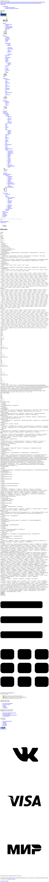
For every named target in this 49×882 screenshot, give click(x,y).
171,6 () (8, 277)
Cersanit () (22, 540)
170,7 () (45, 276)
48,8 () (12, 321)
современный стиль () (36, 448)
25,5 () (32, 318)
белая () (11, 423)
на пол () (41, 441)
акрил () (19, 426)
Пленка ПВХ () (20, 414)
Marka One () (42, 540)
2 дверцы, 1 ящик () (37, 508)
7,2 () (28, 325)
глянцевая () (4, 407)
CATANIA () (12, 490)
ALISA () (39, 545)
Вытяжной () (14, 533)
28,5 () (24, 296)
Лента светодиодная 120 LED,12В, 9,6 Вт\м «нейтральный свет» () (16, 512)
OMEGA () (37, 563)
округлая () (42, 430)
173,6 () (22, 277)
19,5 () (7, 317)
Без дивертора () (6, 533)
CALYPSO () (38, 489)
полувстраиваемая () (6, 405)
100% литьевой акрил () (7, 416)
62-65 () (33, 324)
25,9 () (39, 281)
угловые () (37, 431)
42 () (20, 300)
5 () (8, 285)
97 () (5, 307)
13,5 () (30, 292)
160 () (3, 276)
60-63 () (4, 324)
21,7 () (42, 295)
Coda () (31, 548)
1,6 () (3, 309)
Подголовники (8, 144)
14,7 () (38, 312)
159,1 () (12, 314)
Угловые (7, 25)
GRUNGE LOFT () (38, 557)
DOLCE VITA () (37, 552)
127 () (44, 273)
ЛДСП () (35, 409)
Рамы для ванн (6, 125)
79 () (15, 270)
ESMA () (43, 554)
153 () (21, 275)
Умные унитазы (9, 181)
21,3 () (38, 317)
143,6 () (39, 274)
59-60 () (24, 323)
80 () (19, 270)
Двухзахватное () (6, 252)
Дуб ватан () (35, 255)
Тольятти (24, 3)
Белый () (20, 255)
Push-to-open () (5, 454)
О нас (4, 216)
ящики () (20, 506)
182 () (11, 279)
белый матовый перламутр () (31, 259)
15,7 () (19, 293)
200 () (34, 280)
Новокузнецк (3, 3)
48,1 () (3, 321)
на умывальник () (20, 442)
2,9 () (15, 295)
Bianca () (14, 547)
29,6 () (38, 296)
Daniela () (20, 550)
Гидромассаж (5, 6)
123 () (39, 273)
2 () (46, 294)
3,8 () (11, 282)
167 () (36, 276)
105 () (8, 269)
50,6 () (14, 301)
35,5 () (33, 282)
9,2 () (40, 327)
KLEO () (42, 491)
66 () (15, 286)
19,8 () (46, 279)
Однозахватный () (34, 252)
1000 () (35, 289)
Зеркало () (22, 416)
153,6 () (26, 275)
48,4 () (37, 300)
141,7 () (4, 313)
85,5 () (6, 327)
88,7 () (24, 327)
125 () (29, 311)
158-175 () (45, 275)
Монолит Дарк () (26, 260)
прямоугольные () (29, 431)
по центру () (5, 438)
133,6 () (11, 274)
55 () (33, 269)
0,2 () (3, 289)
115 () (43, 309)
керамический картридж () (7, 469)
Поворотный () (35, 533)
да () (3, 445)
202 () (39, 280)
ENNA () (16, 491)
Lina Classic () (5, 560)
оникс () (9, 436)
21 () (24, 295)
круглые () (29, 430)
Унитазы (7, 175)
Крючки (9, 207)
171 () (3, 277)
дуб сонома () (27, 435)
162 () (8, 276)
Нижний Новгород (41, 2)
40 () (21, 269)
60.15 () (9, 324)
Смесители (5, 78)
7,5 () (36, 286)
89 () (28, 327)
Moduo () (39, 562)
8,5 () (17, 326)
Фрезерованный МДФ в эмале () (13, 418)
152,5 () (16, 275)
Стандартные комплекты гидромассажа (10, 151)
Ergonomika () (36, 554)
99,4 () (14, 307)
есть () (3, 504)
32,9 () (16, 319)
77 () (11, 305)
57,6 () (37, 301)
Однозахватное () (15, 252)
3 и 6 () (3, 247)
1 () (3, 473)
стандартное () (13, 438)
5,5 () (22, 321)
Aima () (17, 540)
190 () (3, 280)
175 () (31, 277)
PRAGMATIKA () (26, 493)
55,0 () (39, 321)
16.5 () (45, 314)
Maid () (38, 560)
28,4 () (46, 318)
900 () (32, 306)
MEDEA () (27, 492)
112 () (44, 290)
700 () (28, 304)
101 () (39, 289)
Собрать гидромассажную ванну (12, 8)
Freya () (30, 556)
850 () (11, 327)
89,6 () (23, 306)
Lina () (46, 559)
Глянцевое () (17, 420)
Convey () (36, 548)
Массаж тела (9, 157)
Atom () (23, 546)
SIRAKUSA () (41, 493)
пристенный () (43, 267)
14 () (20, 274)
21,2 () (28, 295)
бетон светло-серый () (19, 434)
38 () (21, 299)
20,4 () (30, 280)
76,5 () (6, 305)
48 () (47, 283)
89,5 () (18, 287)
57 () (37, 269)
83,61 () (39, 326)
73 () (45, 325)
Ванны (4, 23)
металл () (4, 427)
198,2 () (21, 317)
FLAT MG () (19, 556)
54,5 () (30, 321)
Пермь (17, 3)
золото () (41, 435)
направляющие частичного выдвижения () (24, 469)
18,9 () (37, 315)
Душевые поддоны (7, 115)
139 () (10, 312)
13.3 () (43, 311)
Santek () (15, 541)
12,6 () (15, 311)
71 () (32, 304)
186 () (28, 279)
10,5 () (21, 289)
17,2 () (6, 315)
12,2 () (16, 292)
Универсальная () (25, 452)
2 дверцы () (28, 508)
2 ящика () (8, 509)
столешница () (15, 405)
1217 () (3, 529)
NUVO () (31, 563)
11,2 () (25, 309)
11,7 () (34, 309)
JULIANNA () (35, 491)
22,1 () (11, 281)
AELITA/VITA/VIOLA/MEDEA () (21, 544)
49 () (41, 300)
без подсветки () (5, 515)
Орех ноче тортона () (24, 257)
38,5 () (3, 283)
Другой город (22, 2)
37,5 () (16, 299)
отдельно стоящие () (38, 442)
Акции (4, 213)
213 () (7, 281)
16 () (17, 314)
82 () (29, 326)
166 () (31, 276)
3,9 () (19, 265)
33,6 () (20, 319)
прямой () (11, 431)
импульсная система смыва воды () (21, 457)
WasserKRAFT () (29, 541)
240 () (23, 318)
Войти (4, 211)
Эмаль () (27, 414)
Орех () (42, 260)
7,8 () (40, 286)
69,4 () (18, 304)
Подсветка (10, 164)
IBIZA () (29, 491)
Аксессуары (5, 193)
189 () (37, 279)
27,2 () (42, 318)
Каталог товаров (4, 16)
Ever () (7, 556)
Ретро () (19, 448)
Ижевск (32, 2)
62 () (11, 286)
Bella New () (8, 547)
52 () (34, 285)
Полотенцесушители (9, 187)
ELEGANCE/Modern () (21, 554)
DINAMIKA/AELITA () (15, 551)
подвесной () (5, 245)
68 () (27, 286)
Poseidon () (9, 541)
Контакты (5, 215)
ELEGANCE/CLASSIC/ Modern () (38, 553)
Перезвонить (3, 4)
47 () (43, 283)
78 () (15, 305)
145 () (13, 313)
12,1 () (6, 311)
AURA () (31, 489)
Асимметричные (8, 26)
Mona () (44, 562)
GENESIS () (17, 557)
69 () (14, 304)
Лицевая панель (9, 131)
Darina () (25, 550)
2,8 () (11, 295)
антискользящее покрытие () (12, 456)
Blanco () (25, 547)
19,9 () (42, 294)
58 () (41, 301)
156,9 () (7, 314)
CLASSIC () (20, 490)
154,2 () (31, 275)
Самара (20, 3)
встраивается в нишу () (19, 441)
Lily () (41, 559)
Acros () (4, 544)
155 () (36, 275)
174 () (26, 277)
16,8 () (41, 314)
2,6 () (3, 265)
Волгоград (13, 2)
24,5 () (30, 281)
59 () (3, 302)
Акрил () (13, 409)
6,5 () (32, 323)
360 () (45, 282)
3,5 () (11, 265)
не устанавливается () (7, 536)
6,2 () (42, 285)
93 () (36, 306)
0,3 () (3, 273)
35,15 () (28, 282)
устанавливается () (17, 536)
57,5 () (38, 285)
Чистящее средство (7, 210)
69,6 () (20, 325)
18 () (40, 277)
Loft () (21, 560)
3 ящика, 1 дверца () (23, 509)
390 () (12, 283)
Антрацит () (5, 255)
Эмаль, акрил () (34, 414)
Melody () (9, 562)
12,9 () (20, 311)
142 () (10, 293)
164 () (22, 276)
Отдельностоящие (9, 27)
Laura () (15, 559)
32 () (12, 319)
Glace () (24, 557)
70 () (7, 270)
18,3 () (15, 294)
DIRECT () (29, 552)
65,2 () (8, 325)
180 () (28, 294)
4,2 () (37, 299)
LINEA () (12, 560)
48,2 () (3, 285)
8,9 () (22, 305)
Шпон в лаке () (5, 421)
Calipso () (36, 547)
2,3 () (25, 317)
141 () (6, 293)
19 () (42, 279)
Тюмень (30, 3)
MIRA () (20, 562)
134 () (15, 274)
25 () (34, 281)
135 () (39, 292)
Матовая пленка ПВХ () (39, 413)
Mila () (15, 562)
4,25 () (27, 265)
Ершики (9, 206)
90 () (27, 270)
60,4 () (24, 302)
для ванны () (4, 262)
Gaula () (43, 556)
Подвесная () (20, 267)
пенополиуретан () (23, 427)
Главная (4, 225)
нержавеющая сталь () (13, 427)
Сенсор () (42, 252)
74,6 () (44, 304)
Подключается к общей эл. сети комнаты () (16, 529)
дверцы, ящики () (12, 506)
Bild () (19, 547)
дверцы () (4, 506)
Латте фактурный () (6, 260)
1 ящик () (21, 508)
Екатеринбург (28, 2)
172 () (12, 277)
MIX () (25, 562)
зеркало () (35, 435)
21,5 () (37, 295)
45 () (25, 269)
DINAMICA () (44, 550)
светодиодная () (14, 515)
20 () (25, 280)
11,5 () (25, 290)
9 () (37, 327)
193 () (8, 280)
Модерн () (13, 448)
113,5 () (30, 273)
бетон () (10, 434)
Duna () (44, 552)
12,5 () (11, 311)
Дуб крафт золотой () (43, 259)
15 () (43, 274)
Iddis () (35, 540)
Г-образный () (15, 430)
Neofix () (19, 563)
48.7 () (17, 321)
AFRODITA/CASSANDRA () (17, 545)
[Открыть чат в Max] (1, 12)
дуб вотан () (12, 435)
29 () (33, 296)
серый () (15, 436)
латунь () (45, 426)
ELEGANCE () (9, 491)
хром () (16, 423)
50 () (29, 269)
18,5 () (24, 294)
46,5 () (42, 320)
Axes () (39, 546)
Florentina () (29, 540)
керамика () (39, 426)
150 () (11, 275)
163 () (12, 276)
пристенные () (12, 443)
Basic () (45, 546)
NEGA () (41, 492)
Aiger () (33, 545)
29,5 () (6, 282)
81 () (40, 305)
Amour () (45, 545)
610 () (32, 302)
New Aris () (25, 563)
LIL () (37, 559)
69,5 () (31, 286)
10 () (7, 273)
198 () (21, 280)
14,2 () (43, 292)
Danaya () (14, 550)
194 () (12, 280)
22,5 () (16, 281)
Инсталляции (10, 182)
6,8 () (46, 285)
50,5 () (16, 285)
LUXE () (21, 492)
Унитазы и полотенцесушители (7, 174)
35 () (23, 282)
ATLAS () (17, 546)
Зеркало (9, 62)
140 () (24, 274)
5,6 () (6, 301)
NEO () (13, 563)
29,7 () (42, 296)
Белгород (6, 2)
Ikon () (9, 558)
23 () (5, 318)
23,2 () (10, 318)
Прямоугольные (8, 24)
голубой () (39, 434)
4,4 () (41, 299)
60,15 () (46, 323)
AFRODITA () (12, 489)
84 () (44, 305)
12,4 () (20, 292)
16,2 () (21, 314)
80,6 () (31, 305)
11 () (7, 385)
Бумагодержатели (11, 197)
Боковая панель (9, 133)
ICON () (4, 558)
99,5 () (27, 287)
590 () (7, 302)
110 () (12, 269)
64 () (42, 324)
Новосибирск (9, 3)
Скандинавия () (26, 448)
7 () (25, 325)
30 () (15, 282)
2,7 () (7, 295)
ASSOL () (25, 489)
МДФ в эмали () (11, 414)
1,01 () (7, 289)
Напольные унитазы (10, 177)
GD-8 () (11, 557)
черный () (32, 436)
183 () (15, 279)
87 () (14, 287)
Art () (6, 546)
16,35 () (26, 314)
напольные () (29, 442)
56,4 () (27, 301)
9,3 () (44, 327)
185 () (24, 279)
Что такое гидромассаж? (10, 7)
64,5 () (46, 324)
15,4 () (32, 313)
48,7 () (8, 321)
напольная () (5, 267)
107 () (16, 290)
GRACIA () (22, 491)
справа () (12, 499)
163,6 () (17, 276)
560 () (11, 323)
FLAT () (12, 556)
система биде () (11, 464)
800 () (36, 305)
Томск (27, 3)
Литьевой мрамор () (12, 411)
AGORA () (19, 489)
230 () (25, 281)
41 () (21, 283)
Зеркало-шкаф (9, 64)
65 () (3, 270)
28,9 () (3, 319)
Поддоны (10, 122)
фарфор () (46, 427)
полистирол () (33, 427)
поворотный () (5, 524)
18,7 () (44, 277)
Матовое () (37, 420)
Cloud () (26, 548)
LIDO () (32, 559)
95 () (44, 306)
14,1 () (19, 312)
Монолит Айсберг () (16, 260)
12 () (11, 385)
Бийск (9, 2)
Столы (6, 69)
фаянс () (4, 428)
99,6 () (18, 307)
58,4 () (45, 301)
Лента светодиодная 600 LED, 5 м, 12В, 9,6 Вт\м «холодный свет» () (28, 513)
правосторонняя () (15, 452)
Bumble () (30, 547)
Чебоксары (34, 3)
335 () (19, 282)
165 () (27, 276)
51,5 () (29, 285)
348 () (33, 298)
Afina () (32, 544)
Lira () (17, 560)
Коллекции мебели (7, 39)
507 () (25, 285)
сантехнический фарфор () (35, 520)
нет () (3, 403)
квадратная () (23, 430)
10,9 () (25, 289)
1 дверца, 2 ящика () (13, 508)
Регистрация (5, 212)
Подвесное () (28, 267)
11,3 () (21, 273)
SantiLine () (21, 541)
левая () (32, 457)
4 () (23, 265)
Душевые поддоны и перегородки (5, 112)
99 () (9, 307)
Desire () (31, 550)
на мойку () (34, 441)
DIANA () (26, 490)
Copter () (42, 548)
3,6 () (15, 265)
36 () (42, 282)
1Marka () (4, 540)
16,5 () (43, 293)
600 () (14, 324)
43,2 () (20, 320)
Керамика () (19, 409)
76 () (5, 326)
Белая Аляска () (12, 255)
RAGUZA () (34, 493)
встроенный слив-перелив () (26, 456)
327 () (24, 298)
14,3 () (28, 312)
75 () (11, 270)
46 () (38, 320)
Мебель (4, 35)
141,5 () (29, 274)
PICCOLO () (17, 493)
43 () (24, 300)
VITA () (23, 495)
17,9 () (10, 315)
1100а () (35, 290)
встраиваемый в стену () (7, 441)
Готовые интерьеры (7, 37)
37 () (12, 299)
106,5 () (12, 290)
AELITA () (4, 489)
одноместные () (18, 538)
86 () (10, 306)
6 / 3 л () (9, 247)
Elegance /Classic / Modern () (24, 553)
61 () (7, 286)
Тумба (9, 44)
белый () (4, 434)
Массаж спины (9, 159)
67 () (23, 286)
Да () (3, 243)
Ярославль (39, 3)
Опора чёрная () (24, 463)
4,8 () (3, 300)
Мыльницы (10, 208)
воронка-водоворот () (6, 250)
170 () (40, 276)
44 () (25, 283)
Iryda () (14, 558)
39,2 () (8, 283)
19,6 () (37, 294)
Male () (43, 560)
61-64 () (23, 324)
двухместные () (9, 538)
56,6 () (32, 301)
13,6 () (38, 311)
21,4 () (32, 295)
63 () (38, 324)
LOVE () (16, 492)
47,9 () (32, 300)
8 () (13, 326)
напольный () (12, 267)
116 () (6, 292)
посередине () (5, 499)
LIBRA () (10, 492)
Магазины (2, 14)
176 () (35, 277)
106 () (7, 290)
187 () (33, 279)
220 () (20, 281)
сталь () (40, 427)
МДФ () (20, 411)
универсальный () (34, 452)
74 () (40, 304)
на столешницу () (10, 442)
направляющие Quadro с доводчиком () (35, 461)
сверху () (4, 522)
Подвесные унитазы (10, 179)
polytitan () (4, 426)
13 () (15, 385)
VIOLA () (18, 495)
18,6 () (28, 315)
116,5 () (11, 292)
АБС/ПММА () (5, 409)
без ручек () (5, 423)
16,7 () (36, 314)
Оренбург (14, 3)
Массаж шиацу (9, 161)
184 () (20, 279)
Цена (1, 233)
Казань (35, 2)
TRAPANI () (11, 495)
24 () (8, 296)
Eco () (6, 553)
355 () (37, 282)
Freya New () (36, 556)
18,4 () (19, 294)
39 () (25, 299)
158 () (40, 275)
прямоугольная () (19, 431)
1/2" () (3, 467)
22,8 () (3, 296)
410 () (16, 300)
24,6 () (19, 318)
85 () (23, 270)
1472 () (23, 313)
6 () (12, 302)
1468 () (18, 313)
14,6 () (33, 312)
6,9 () (36, 323)
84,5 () (43, 326)
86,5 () (14, 306)
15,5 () (36, 313)
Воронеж (17, 2)
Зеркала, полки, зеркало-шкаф (7, 60)
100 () (3, 269)
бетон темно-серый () (30, 434)
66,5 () (19, 286)
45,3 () (33, 320)
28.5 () (29, 296)
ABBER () (11, 540)
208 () (43, 280)
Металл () (38, 411)
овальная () (36, 430)
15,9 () (6, 275)
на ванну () (28, 441)
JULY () (27, 558)
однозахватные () (25, 252)
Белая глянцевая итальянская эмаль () (10, 413)
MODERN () (34, 492)
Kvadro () (10, 559)
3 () (7, 265)
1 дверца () (4, 508)
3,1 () (3, 298)
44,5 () (29, 283)
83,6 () (33, 326)
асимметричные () (6, 430)
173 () (17, 277)
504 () (20, 285)
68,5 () (10, 304)
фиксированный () (14, 524)
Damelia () (7, 550)
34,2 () (29, 298)
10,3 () (16, 289)
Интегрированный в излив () (24, 533)
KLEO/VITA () (39, 558)
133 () (6, 274)
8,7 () (5, 287)
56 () (23, 301)
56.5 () (7, 323)
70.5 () (41, 325)
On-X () (43, 563)
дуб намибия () (19, 435)
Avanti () (35, 546)
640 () (46, 269)
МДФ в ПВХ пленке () (29, 411)
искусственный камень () (29, 426)
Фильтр (2, 232)
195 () (17, 280)
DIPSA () (40, 490)
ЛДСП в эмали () (29, 413)
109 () (21, 290)
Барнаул (2, 2)
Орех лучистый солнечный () (12, 257)
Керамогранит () (27, 409)
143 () (34, 274)
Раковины (5, 100)
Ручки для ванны (6, 146)
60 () (41, 269)
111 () (39, 290)
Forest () (25, 556)
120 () (17, 269)
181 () (6, 279)
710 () (36, 304)
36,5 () (3, 299)
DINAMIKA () (33, 490)
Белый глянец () (27, 255)
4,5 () (45, 299)
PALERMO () (10, 493)
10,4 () (11, 309)
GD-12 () (6, 557)
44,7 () (34, 283)
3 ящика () (15, 509)
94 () (40, 306)
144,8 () (9, 313)
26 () (43, 281)
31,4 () (20, 298)
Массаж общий (9, 155)
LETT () (21, 559)
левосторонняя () (6, 452)
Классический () (5, 448)
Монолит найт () (35, 260)
